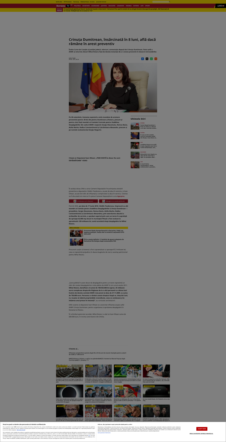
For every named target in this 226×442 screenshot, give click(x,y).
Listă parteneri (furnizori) (104, 432)
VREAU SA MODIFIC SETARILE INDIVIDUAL (201, 433)
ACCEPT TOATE (202, 429)
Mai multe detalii (21, 430)
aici (89, 435)
